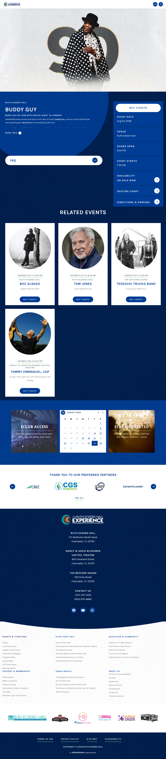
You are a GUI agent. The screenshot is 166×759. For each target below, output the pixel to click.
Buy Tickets (138, 107)
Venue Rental (64, 671)
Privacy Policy (70, 739)
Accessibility (113, 739)
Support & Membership (16, 671)
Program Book (8, 657)
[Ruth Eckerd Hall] (12, 4)
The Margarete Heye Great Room (70, 677)
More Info (11, 133)
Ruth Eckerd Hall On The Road (69, 661)
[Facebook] (74, 610)
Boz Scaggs (30, 284)
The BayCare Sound (64, 650)
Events (5, 642)
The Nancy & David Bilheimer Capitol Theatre (75, 688)
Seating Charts (8, 668)
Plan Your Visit (65, 637)
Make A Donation (9, 681)
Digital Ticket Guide (11, 650)
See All (79, 498)
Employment (114, 689)
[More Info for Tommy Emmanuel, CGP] (30, 333)
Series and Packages (11, 653)
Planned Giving (9, 684)
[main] (83, 232)
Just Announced (9, 646)
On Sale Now (126, 180)
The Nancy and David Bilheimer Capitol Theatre (76, 646)
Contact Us (113, 692)
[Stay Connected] (132, 431)
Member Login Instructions (14, 695)
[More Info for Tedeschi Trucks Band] (136, 248)
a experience (83, 752)
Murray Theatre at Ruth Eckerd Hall (71, 653)
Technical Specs (63, 692)
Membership (8, 677)
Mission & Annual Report (120, 674)
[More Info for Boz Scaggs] (30, 248)
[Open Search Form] (161, 4)
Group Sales (7, 661)
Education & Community (123, 637)
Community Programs (118, 653)
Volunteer (6, 692)
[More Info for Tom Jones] (83, 248)
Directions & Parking (133, 202)
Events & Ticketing (14, 637)
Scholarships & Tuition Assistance (124, 657)
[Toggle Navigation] (155, 4)
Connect (112, 678)
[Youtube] (83, 610)
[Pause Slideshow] (163, 12)
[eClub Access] (34, 431)
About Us (114, 671)
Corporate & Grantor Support (15, 688)
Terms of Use (45, 739)
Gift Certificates (9, 664)
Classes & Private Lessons (120, 642)
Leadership (113, 681)
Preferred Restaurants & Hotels (69, 657)
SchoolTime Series (117, 650)
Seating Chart (128, 191)
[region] (83, 431)
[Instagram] (92, 610)
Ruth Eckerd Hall (63, 642)
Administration (115, 685)
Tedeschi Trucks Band (136, 284)
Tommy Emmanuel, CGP (30, 372)
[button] (83, 50)
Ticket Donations (116, 696)
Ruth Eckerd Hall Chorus (119, 646)
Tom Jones (83, 284)
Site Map (92, 739)
